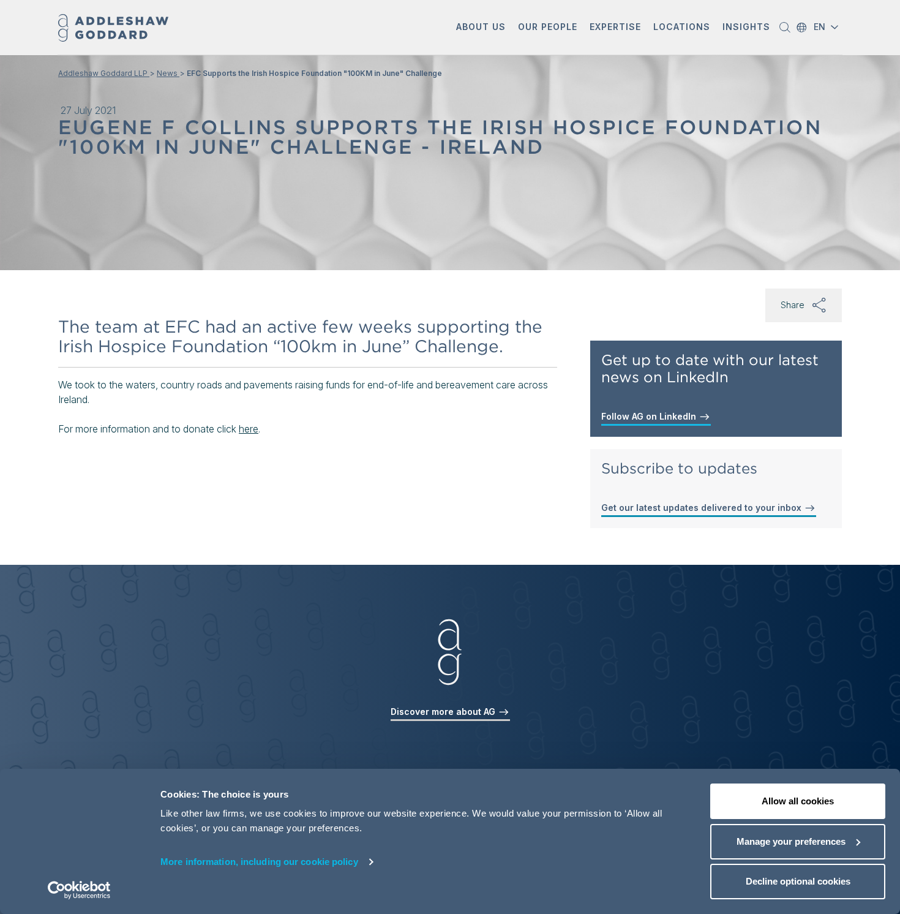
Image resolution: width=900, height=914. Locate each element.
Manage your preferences (791, 841)
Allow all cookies (798, 801)
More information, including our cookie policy (259, 861)
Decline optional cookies (798, 881)
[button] (481, 28)
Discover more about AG (444, 711)
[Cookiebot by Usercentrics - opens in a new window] (79, 890)
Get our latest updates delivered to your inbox (702, 507)
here (248, 429)
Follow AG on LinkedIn (650, 416)
